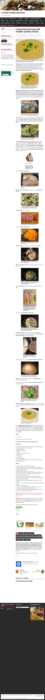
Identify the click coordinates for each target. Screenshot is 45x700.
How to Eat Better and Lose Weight (7, 605)
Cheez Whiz (25, 117)
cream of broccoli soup (33, 537)
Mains (7, 20)
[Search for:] (8, 33)
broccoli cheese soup (29, 533)
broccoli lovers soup (30, 535)
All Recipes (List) (12, 18)
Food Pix (37, 23)
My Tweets (3, 52)
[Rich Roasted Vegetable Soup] (29, 524)
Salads (26, 20)
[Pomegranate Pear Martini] (40, 610)
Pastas (11, 20)
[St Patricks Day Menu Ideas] (20, 524)
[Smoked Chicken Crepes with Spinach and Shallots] (33, 610)
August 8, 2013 (19, 34)
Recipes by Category (34, 35)
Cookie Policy (24, 698)
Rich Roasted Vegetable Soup (28, 528)
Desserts (2, 20)
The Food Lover (27, 34)
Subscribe (4, 41)
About (6, 18)
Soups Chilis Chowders (5, 23)
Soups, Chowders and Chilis (27, 36)
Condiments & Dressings (35, 18)
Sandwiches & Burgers (33, 20)
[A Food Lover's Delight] (22, 9)
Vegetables (35, 36)
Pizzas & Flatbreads (19, 20)
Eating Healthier (9, 608)
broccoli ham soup (20, 535)
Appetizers (21, 18)
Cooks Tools (25, 23)
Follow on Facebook (6, 44)
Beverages (27, 18)
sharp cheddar (20, 539)
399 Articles (37, 561)
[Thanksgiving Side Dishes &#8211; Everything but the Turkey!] (39, 524)
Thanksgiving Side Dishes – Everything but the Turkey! (38, 529)
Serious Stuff (3, 25)
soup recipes (27, 539)
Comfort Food (22, 35)
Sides (41, 20)
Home (2, 18)
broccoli (20, 533)
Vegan (13, 23)
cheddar (39, 535)
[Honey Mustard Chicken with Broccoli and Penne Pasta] (33, 617)
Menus (42, 23)
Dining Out (31, 23)
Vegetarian (18, 23)
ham (41, 537)
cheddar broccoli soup (21, 537)
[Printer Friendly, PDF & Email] (19, 507)
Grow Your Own (27, 35)
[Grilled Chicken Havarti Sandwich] (40, 617)
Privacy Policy (11, 25)
